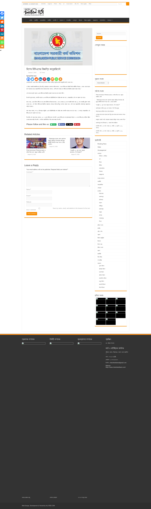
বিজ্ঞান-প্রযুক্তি (84, 4)
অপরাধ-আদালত (69, 4)
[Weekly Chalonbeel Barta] (33, 11)
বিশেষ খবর (100, 244)
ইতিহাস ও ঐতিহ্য (103, 156)
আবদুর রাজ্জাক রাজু (26, 497)
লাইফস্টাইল (43, 4)
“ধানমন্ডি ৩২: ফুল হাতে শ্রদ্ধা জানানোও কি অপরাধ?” (77, 151)
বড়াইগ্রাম (101, 209)
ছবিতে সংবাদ (100, 225)
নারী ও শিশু (77, 4)
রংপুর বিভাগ (101, 281)
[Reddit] (36, 79)
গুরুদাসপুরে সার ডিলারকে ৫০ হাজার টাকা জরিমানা (106, 122)
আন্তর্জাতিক (42, 20)
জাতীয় (30, 20)
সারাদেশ (61, 20)
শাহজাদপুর (101, 218)
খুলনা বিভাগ (101, 266)
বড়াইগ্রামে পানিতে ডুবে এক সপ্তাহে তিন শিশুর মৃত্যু (107, 108)
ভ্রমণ (99, 250)
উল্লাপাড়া (101, 193)
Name (28, 189)
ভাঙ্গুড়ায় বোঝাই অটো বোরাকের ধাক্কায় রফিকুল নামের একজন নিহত (111, 119)
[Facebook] (28, 79)
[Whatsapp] (56, 79)
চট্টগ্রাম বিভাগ (102, 269)
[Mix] (52, 79)
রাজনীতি (36, 20)
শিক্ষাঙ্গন (55, 4)
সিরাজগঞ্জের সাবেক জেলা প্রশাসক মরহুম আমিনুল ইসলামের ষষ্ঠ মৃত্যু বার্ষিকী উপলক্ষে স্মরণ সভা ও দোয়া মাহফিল (57, 141)
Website (28, 202)
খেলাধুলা (75, 20)
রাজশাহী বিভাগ (102, 284)
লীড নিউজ (100, 257)
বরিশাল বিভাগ (102, 275)
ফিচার (60, 4)
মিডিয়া (90, 4)
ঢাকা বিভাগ (101, 272)
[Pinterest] (44, 79)
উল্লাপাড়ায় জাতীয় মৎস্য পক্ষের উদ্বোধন (105, 111)
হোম (25, 20)
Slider (99, 147)
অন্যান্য (109, 20)
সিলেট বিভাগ (101, 287)
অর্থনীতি (49, 20)
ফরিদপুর (100, 206)
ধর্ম (63, 4)
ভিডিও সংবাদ (100, 247)
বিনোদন (80, 20)
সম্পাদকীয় (68, 20)
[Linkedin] (40, 79)
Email (28, 195)
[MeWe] (48, 79)
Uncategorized (102, 150)
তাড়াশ (100, 202)
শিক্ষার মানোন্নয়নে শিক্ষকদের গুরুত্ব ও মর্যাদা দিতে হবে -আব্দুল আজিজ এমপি (36, 151)
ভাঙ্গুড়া (100, 212)
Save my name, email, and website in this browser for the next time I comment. (58, 209)
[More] (60, 79)
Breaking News (102, 144)
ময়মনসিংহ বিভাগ (102, 278)
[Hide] (1, 50)
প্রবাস (99, 234)
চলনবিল (54, 20)
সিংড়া (100, 221)
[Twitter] (32, 79)
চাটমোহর (101, 199)
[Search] (127, 3)
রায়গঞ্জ (100, 215)
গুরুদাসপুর (101, 196)
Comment (29, 172)
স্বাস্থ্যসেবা (50, 4)
